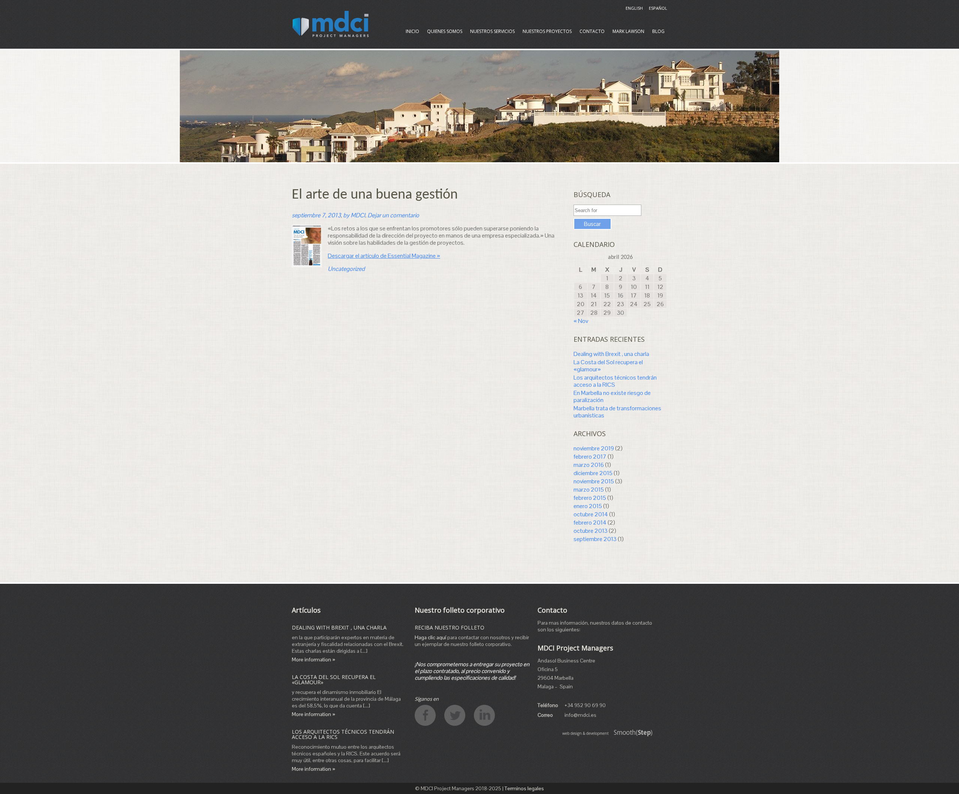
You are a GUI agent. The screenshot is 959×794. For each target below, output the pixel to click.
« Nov (581, 321)
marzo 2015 (589, 489)
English (634, 8)
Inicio (412, 31)
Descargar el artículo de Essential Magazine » (384, 256)
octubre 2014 (591, 514)
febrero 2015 (590, 498)
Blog (658, 31)
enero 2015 (588, 506)
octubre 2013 (591, 531)
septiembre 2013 (595, 539)
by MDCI (354, 215)
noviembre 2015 (594, 481)
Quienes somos (444, 31)
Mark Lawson (628, 31)
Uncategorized (346, 269)
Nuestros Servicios (492, 31)
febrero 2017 (590, 457)
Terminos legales (524, 788)
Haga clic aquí (430, 637)
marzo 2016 (589, 465)
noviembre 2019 (594, 448)
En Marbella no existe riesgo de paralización (612, 396)
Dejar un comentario (393, 215)
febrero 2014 (590, 522)
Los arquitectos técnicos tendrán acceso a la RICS (615, 381)
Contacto (592, 31)
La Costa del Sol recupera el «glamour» (608, 365)
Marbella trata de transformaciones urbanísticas (617, 411)
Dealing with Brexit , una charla (611, 354)
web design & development (585, 733)
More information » (313, 659)
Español (658, 8)
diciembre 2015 (593, 473)
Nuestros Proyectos (547, 31)
